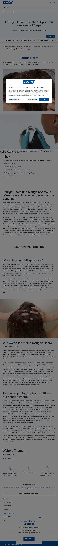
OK (44, 99)
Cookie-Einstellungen (14, 99)
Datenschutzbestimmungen (38, 95)
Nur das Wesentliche (32, 99)
